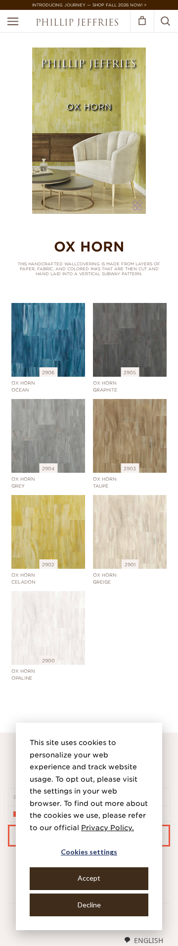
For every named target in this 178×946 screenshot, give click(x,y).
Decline (89, 904)
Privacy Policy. (107, 828)
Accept (89, 878)
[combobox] (143, 940)
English (148, 940)
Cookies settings (89, 851)
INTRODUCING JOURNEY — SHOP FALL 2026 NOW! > (89, 4)
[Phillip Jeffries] (77, 23)
